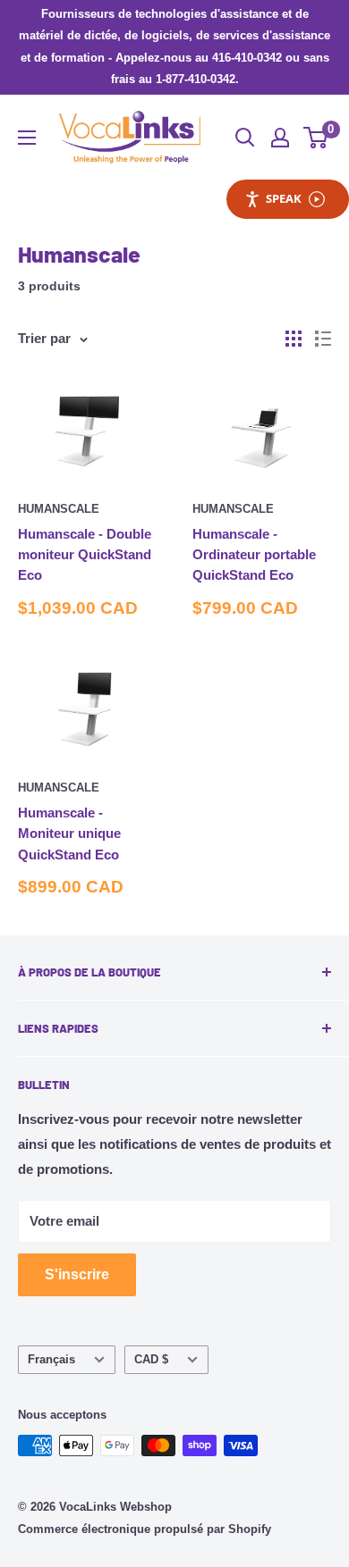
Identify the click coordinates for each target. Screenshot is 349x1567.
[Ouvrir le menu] (27, 137)
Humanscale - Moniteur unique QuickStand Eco (69, 833)
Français (51, 1359)
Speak (284, 198)
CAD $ (151, 1359)
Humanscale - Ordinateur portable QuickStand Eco (254, 554)
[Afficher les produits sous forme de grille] (293, 339)
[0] (316, 137)
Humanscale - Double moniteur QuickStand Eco (84, 554)
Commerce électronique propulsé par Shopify (144, 1529)
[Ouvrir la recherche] (245, 137)
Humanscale (58, 508)
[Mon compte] (280, 137)
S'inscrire (77, 1274)
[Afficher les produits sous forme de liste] (323, 339)
